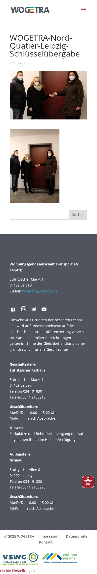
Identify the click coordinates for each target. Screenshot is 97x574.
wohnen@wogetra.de (39, 291)
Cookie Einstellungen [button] (17, 570)
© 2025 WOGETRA (19, 536)
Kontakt (46, 542)
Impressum (50, 536)
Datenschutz (76, 536)
